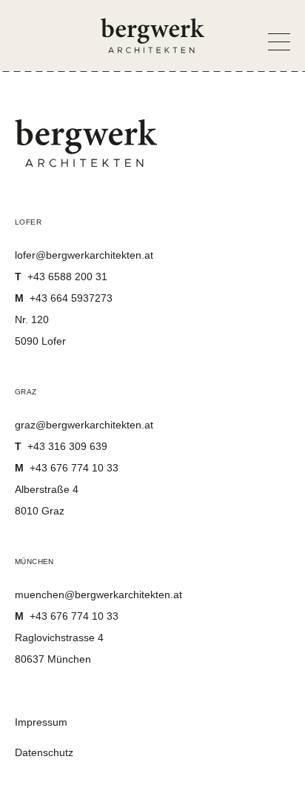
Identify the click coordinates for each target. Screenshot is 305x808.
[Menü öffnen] (273, 37)
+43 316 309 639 (61, 446)
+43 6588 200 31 (61, 276)
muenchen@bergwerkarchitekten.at (98, 594)
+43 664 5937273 (64, 298)
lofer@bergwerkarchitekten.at (84, 255)
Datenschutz (44, 752)
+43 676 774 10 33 (66, 468)
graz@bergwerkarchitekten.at (84, 425)
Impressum (41, 722)
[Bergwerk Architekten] (152, 35)
